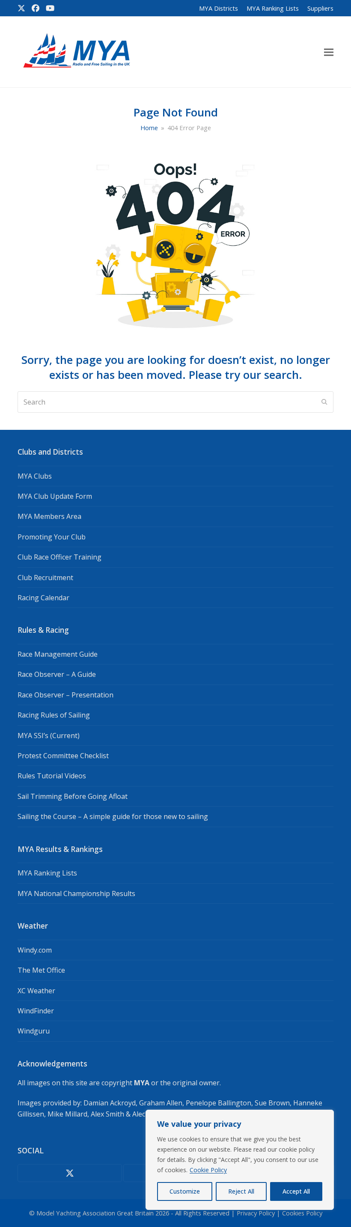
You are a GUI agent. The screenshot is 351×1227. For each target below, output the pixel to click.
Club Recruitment (45, 577)
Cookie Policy (208, 1170)
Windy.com (35, 950)
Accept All (296, 1191)
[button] (328, 52)
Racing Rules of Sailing (54, 715)
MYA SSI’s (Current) (49, 735)
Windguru (34, 1031)
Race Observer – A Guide (57, 674)
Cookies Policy (302, 1213)
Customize (185, 1191)
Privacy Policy (256, 1213)
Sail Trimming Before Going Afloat (73, 796)
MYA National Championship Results (76, 893)
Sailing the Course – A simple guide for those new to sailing (113, 816)
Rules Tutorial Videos (52, 775)
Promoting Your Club (52, 537)
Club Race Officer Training (59, 557)
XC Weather (36, 990)
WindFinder (36, 1011)
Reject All (241, 1191)
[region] (240, 1160)
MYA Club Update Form (55, 496)
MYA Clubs (35, 476)
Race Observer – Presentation (65, 695)
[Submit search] (324, 402)
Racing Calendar (43, 597)
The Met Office (41, 970)
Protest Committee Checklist (63, 755)
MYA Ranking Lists (47, 873)
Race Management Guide (58, 654)
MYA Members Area (49, 516)
